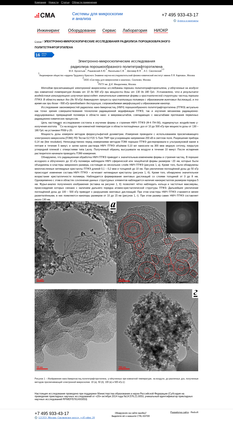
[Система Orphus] (130, 421)
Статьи (38, 41)
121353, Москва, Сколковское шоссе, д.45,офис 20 (66, 417)
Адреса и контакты (187, 20)
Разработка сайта (179, 412)
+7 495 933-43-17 (180, 14)
